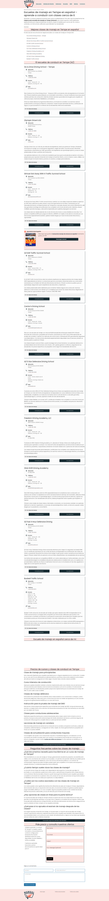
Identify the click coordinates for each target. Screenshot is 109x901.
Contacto (82, 4)
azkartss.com (31, 274)
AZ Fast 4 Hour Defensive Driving (36, 56)
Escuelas (65, 4)
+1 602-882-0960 (32, 263)
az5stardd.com (32, 386)
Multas (76, 4)
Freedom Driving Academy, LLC (35, 51)
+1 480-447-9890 (32, 131)
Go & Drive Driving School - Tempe (36, 35)
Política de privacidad (60, 891)
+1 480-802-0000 (32, 77)
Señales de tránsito (48, 4)
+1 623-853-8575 (32, 589)
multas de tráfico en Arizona (52, 739)
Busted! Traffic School (33, 59)
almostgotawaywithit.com (34, 196)
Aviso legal (42, 891)
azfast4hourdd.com (33, 545)
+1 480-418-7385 (32, 427)
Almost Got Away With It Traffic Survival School (40, 41)
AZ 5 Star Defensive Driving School (36, 48)
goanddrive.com (32, 88)
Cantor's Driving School (33, 46)
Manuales (38, 4)
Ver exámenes (69, 113)
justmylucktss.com (32, 608)
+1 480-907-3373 (32, 477)
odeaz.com (31, 141)
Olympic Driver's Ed (32, 38)
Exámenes (58, 4)
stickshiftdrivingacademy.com (35, 488)
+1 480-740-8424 (32, 532)
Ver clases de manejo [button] (31, 108)
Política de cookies (74, 891)
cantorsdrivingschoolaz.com (35, 328)
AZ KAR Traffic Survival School (35, 43)
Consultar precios (39, 113)
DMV (71, 4)
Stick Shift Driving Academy (34, 53)
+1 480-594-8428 (32, 372)
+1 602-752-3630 (32, 184)
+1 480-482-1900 (32, 317)
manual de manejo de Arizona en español (64, 234)
